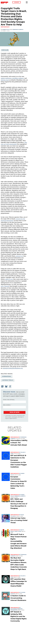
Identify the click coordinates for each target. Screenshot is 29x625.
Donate (16, 2)
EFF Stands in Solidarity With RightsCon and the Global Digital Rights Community (18, 616)
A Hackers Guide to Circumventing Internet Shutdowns (18, 598)
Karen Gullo (6, 29)
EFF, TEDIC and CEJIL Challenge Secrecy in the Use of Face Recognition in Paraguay (18, 503)
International (6, 376)
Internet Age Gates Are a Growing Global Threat (18, 520)
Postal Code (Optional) (8, 399)
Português (5, 50)
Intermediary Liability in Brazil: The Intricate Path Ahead (18, 442)
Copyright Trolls (7, 380)
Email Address (6, 404)
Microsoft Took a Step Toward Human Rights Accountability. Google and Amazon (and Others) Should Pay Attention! (18, 541)
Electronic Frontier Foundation (5, 2)
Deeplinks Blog (14, 437)
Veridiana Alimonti (17, 29)
